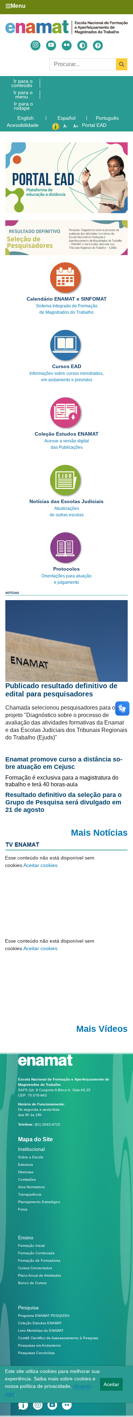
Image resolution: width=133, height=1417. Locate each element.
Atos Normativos (31, 1187)
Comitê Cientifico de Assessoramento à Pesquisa (58, 1338)
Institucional (31, 1149)
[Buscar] (121, 64)
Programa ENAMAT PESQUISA (44, 1316)
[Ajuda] (98, 45)
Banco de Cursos (32, 1283)
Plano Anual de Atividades (39, 1275)
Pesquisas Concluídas (36, 1353)
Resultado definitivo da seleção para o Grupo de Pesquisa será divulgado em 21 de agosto (63, 802)
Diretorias (25, 1172)
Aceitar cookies (40, 865)
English (26, 118)
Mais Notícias (99, 832)
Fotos (22, 1209)
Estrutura (25, 1165)
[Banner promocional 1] (66, 237)
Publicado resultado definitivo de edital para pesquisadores (61, 690)
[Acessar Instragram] (35, 45)
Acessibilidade (23, 125)
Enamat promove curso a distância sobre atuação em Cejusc (63, 763)
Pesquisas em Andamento (39, 1345)
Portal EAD (94, 125)
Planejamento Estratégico (39, 1202)
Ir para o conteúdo (22, 83)
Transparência (29, 1194)
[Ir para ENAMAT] (66, 27)
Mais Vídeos (102, 1029)
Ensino (25, 1237)
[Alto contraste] (82, 45)
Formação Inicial (31, 1246)
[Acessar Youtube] (51, 45)
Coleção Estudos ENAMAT (40, 1323)
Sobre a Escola (30, 1157)
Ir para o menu (23, 94)
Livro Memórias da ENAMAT (40, 1330)
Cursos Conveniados (35, 1268)
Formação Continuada (36, 1253)
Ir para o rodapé (23, 106)
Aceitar (111, 1384)
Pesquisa (28, 1307)
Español (67, 118)
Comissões (27, 1179)
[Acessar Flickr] (67, 45)
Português (108, 118)
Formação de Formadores (39, 1260)
